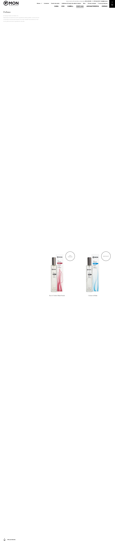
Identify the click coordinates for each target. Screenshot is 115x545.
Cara (56, 6)
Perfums (80, 6)
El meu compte (92, 3)
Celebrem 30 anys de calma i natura (71, 3)
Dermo (104, 6)
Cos (62, 6)
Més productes (11, 539)
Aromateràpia (93, 6)
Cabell (70, 6)
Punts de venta (55, 3)
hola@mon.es (104, 1)
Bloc (84, 3)
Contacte (46, 3)
